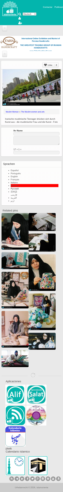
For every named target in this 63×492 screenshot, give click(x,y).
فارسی (14, 195)
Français (15, 179)
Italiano (14, 182)
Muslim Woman (12, 112)
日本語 (14, 191)
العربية (14, 198)
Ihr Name (18, 130)
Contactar (47, 7)
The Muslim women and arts (32, 112)
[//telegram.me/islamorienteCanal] (17, 478)
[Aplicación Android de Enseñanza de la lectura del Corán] (15, 395)
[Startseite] (10, 8)
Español (15, 170)
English (14, 176)
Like (52, 65)
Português (16, 173)
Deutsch (15, 185)
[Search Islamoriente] (19, 14)
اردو (12, 201)
